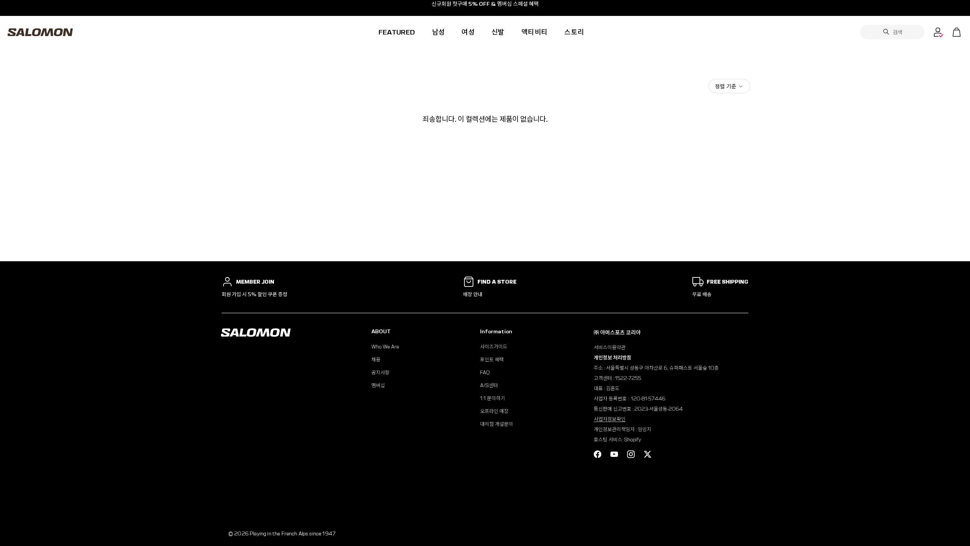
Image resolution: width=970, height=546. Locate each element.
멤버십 (378, 385)
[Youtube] (614, 454)
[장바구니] (956, 32)
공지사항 (380, 372)
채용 (375, 359)
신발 (498, 32)
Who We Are (385, 347)
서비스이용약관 (610, 347)
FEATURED (397, 32)
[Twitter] (647, 454)
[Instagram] (631, 454)
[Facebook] (597, 454)
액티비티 (534, 32)
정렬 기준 (725, 86)
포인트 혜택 (492, 359)
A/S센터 (489, 385)
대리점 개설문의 (496, 424)
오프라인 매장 (494, 411)
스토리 (574, 32)
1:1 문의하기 (492, 398)
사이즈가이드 (493, 347)
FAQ (485, 372)
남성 (438, 32)
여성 (468, 32)
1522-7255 (628, 378)
